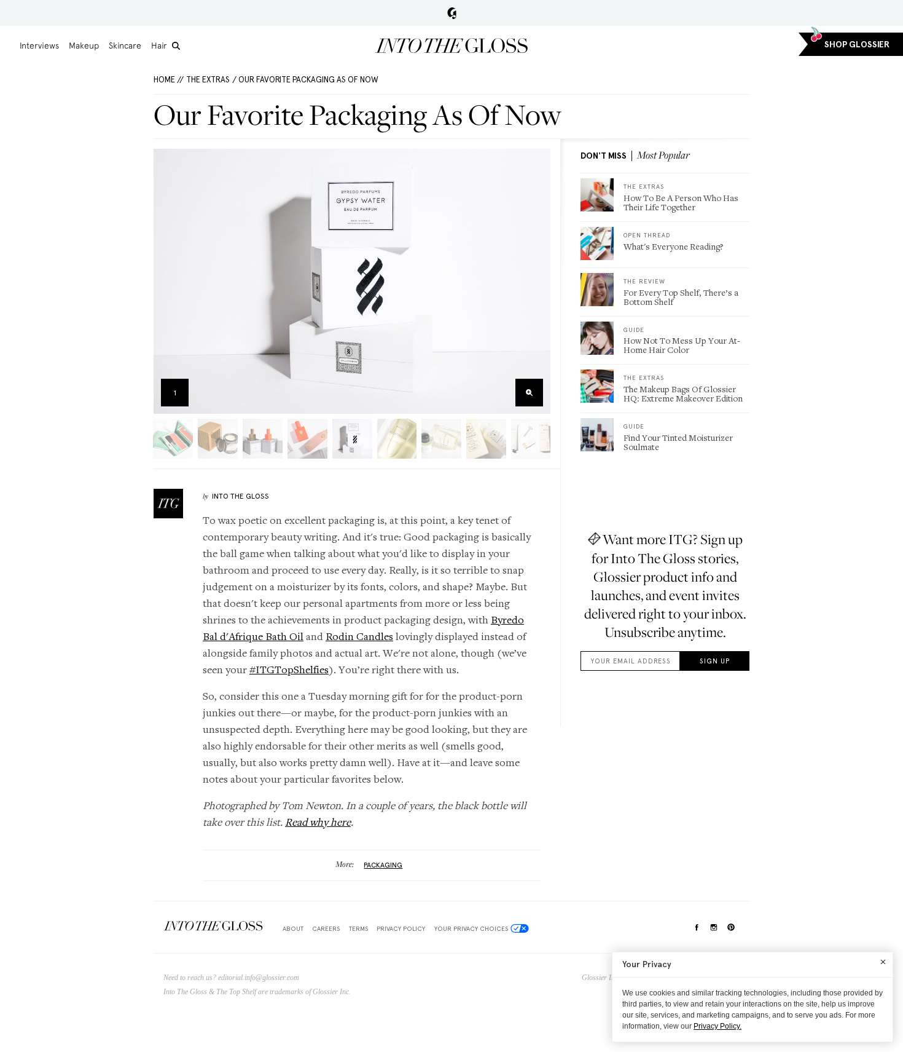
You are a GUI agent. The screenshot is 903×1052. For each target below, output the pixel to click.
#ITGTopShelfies (289, 669)
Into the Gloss (451, 45)
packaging (383, 865)
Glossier (452, 13)
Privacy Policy (401, 928)
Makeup (84, 45)
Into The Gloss (240, 496)
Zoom (529, 392)
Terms (358, 928)
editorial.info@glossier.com (258, 977)
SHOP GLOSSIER (856, 44)
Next (537, 281)
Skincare (125, 45)
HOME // (169, 79)
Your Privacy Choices (471, 928)
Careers (326, 928)
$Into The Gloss (213, 926)
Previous (167, 281)
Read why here (318, 822)
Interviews (39, 45)
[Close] (883, 961)
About (293, 928)
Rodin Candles (359, 636)
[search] (176, 46)
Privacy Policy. (717, 1026)
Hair (159, 45)
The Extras (208, 79)
